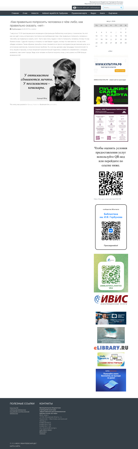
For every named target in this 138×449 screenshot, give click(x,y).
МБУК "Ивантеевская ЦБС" (26, 443)
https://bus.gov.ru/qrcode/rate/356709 (107, 199)
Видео (93, 13)
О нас (25, 13)
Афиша (29, 104)
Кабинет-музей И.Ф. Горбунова (55, 13)
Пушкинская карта (79, 13)
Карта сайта (15, 446)
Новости (34, 13)
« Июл (110, 51)
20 (111, 39)
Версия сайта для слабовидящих (88, 7)
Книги (102, 13)
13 (111, 36)
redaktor (33, 29)
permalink (53, 104)
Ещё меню (113, 13)
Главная (15, 13)
